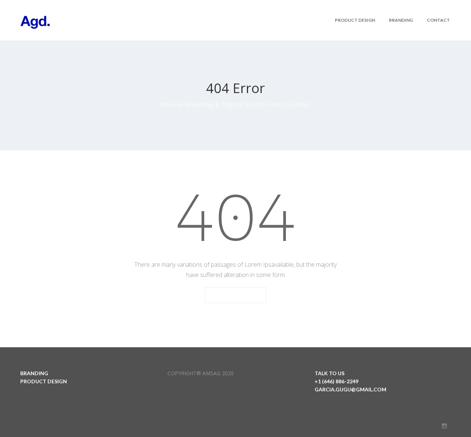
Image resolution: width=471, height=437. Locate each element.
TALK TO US (329, 373)
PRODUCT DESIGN (43, 381)
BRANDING (34, 373)
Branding (401, 20)
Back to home (235, 295)
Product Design (355, 20)
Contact (438, 20)
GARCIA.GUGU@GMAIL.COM (350, 389)
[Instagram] (444, 426)
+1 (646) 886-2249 (336, 381)
